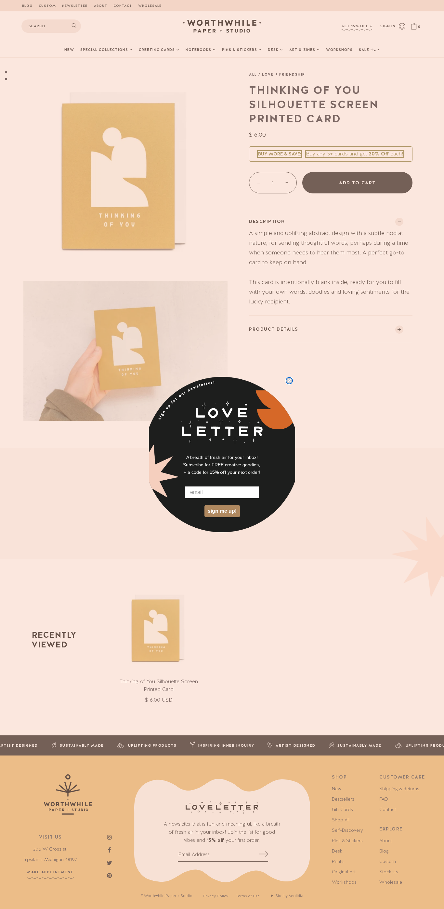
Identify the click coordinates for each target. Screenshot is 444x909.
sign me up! (222, 511)
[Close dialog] (289, 380)
